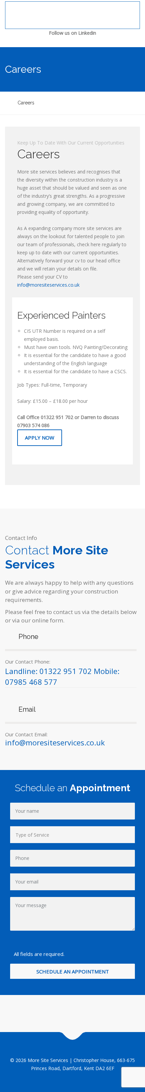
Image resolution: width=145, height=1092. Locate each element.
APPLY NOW (39, 437)
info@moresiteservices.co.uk (48, 285)
